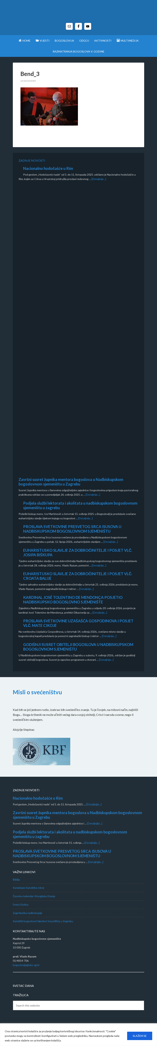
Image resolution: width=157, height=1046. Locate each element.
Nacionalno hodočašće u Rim (48, 168)
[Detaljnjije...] (93, 804)
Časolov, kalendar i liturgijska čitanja (34, 896)
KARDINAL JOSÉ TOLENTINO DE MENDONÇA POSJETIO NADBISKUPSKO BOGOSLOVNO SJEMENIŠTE (73, 599)
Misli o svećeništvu (37, 692)
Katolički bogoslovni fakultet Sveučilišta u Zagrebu (43, 921)
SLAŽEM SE (140, 1035)
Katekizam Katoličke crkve (28, 887)
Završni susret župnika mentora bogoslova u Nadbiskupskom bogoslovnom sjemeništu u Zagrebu (71, 481)
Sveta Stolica (20, 904)
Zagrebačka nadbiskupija (27, 913)
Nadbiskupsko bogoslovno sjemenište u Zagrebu (78, 13)
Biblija (16, 879)
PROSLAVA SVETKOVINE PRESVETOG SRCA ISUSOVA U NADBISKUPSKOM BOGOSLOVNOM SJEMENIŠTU (72, 528)
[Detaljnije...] (99, 179)
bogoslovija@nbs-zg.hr (26, 965)
